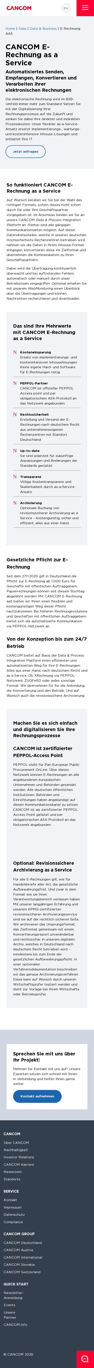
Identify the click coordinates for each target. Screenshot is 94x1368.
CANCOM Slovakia (19, 1265)
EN (66, 8)
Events (9, 1305)
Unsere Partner (10, 1315)
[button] (85, 7)
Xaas (22, 28)
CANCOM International (23, 1257)
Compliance (13, 1222)
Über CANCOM (16, 1143)
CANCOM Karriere (19, 1164)
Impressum (12, 1207)
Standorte (12, 1179)
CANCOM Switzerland (22, 1272)
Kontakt (10, 1200)
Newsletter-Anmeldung (14, 1295)
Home (10, 28)
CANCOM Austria (18, 1250)
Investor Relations (19, 1157)
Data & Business (43, 28)
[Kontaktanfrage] (85, 1359)
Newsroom (13, 1172)
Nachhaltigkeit (16, 1150)
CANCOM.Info (15, 1325)
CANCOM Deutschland (23, 1243)
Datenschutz (14, 1214)
